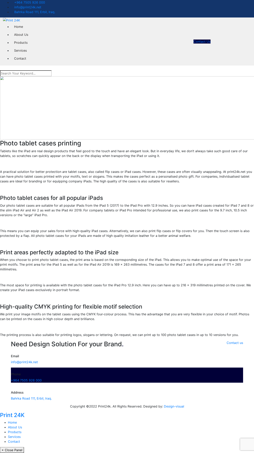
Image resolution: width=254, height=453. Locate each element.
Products (21, 43)
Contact (20, 58)
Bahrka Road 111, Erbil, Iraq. (34, 12)
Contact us (235, 343)
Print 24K (12, 415)
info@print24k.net (27, 7)
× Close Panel (12, 450)
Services (20, 50)
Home (18, 27)
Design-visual (174, 406)
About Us (21, 35)
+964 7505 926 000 (29, 2)
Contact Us (202, 42)
